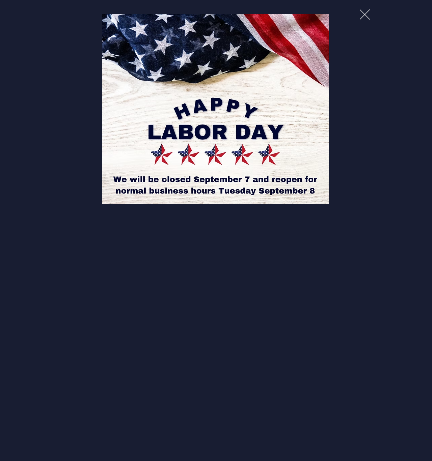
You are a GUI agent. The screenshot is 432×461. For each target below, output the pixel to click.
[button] (365, 14)
